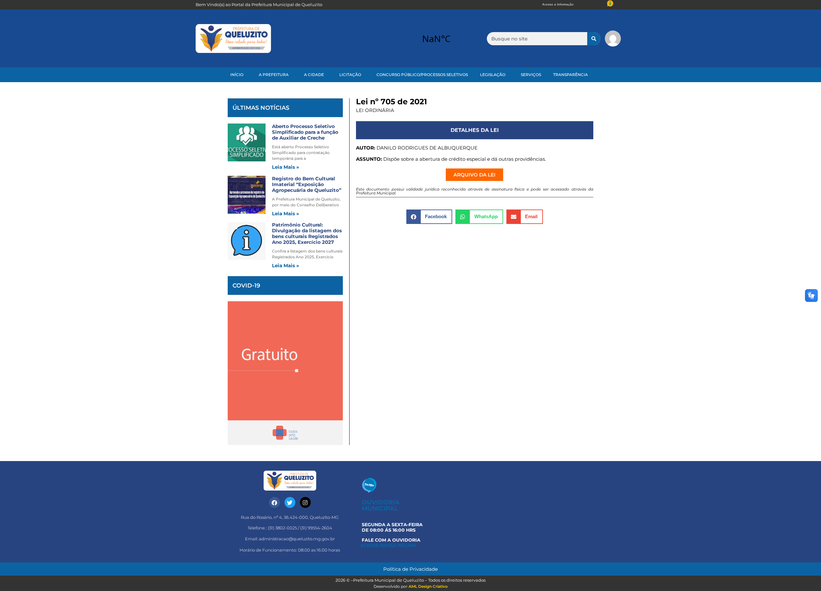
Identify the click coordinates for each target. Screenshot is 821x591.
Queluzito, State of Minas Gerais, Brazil (436, 38)
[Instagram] (305, 502)
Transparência (570, 74)
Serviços (531, 74)
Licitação (350, 74)
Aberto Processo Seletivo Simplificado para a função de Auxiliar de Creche (305, 132)
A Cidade (314, 74)
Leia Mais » (285, 167)
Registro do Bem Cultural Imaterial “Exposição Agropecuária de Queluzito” (306, 184)
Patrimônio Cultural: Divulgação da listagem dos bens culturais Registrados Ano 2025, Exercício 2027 (307, 233)
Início (236, 74)
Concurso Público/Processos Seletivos (422, 74)
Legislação (492, 74)
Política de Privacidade (410, 569)
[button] (429, 217)
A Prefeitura (274, 74)
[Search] (593, 38)
